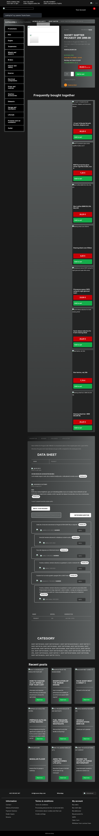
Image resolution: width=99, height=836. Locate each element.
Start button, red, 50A (80, 372)
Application (66, 438)
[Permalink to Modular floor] (38, 748)
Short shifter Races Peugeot (69, 644)
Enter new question (81, 515)
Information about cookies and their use (48, 811)
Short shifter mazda (41, 653)
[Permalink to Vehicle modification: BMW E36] (84, 710)
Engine (10, 41)
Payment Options (11, 811)
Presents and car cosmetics (14, 121)
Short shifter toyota (73, 648)
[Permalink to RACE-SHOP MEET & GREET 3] (84, 670)
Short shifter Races (37, 644)
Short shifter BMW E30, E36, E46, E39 (82, 207)
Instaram (82, 3)
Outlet (10, 128)
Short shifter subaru (50, 646)
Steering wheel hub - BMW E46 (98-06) (81, 414)
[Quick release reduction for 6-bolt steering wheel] (82, 319)
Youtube (86, 3)
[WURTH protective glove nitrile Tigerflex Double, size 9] (82, 152)
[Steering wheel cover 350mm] (82, 236)
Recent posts (38, 664)
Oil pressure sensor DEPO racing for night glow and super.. (81, 291)
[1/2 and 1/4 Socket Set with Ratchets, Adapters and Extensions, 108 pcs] (82, 111)
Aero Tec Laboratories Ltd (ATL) (60, 761)
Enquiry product (72, 85)
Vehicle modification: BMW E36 (83, 722)
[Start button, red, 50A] (82, 360)
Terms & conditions (41, 805)
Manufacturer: (84, 29)
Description (33, 438)
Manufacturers (23, 22)
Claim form (75, 820)
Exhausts (11, 101)
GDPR (74, 817)
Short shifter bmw (64, 646)
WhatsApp (60, 793)
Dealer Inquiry (10, 814)
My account (77, 801)
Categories (11, 22)
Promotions (12, 29)
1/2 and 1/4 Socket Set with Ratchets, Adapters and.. (82, 124)
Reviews (43, 438)
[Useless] (88, 530)
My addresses (76, 811)
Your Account (81, 10)
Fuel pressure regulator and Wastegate (60, 722)
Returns (8, 817)
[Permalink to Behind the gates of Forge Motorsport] (84, 749)
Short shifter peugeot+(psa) (59, 651)
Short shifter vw (36, 646)
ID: (64, 29)
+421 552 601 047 (14, 793)
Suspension (12, 46)
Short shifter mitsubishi (68, 653)
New (9, 35)
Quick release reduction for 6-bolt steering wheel (82, 331)
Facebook (78, 3)
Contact (8, 805)
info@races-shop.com (39, 793)
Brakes (10, 60)
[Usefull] (87, 530)
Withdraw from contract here (81, 823)
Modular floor (37, 759)
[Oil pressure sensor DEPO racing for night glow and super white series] (82, 277)
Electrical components (12, 80)
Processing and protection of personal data (49, 808)
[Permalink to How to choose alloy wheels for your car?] (38, 671)
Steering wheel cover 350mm (82, 248)
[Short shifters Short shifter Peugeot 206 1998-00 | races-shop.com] (34, 38)
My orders (75, 805)
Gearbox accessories (12, 95)
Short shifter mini (83, 653)
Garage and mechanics (12, 108)
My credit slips (76, 808)
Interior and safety (12, 66)
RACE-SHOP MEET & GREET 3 (84, 682)
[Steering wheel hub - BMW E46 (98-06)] (82, 402)
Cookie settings (40, 814)
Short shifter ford (75, 651)
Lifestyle (11, 115)
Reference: (67, 79)
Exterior (11, 73)
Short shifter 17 (85, 644)
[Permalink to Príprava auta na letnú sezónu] (38, 710)
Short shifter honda (77, 646)
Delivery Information (12, 808)
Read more (40, 699)
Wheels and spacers (12, 53)
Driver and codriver (11, 87)
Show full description (70, 49)
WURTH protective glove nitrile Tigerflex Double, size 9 (82, 166)
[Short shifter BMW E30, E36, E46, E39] (82, 194)
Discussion (54, 438)
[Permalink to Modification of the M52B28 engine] (61, 671)
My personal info (77, 814)
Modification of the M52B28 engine (60, 683)
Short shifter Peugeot (52, 644)
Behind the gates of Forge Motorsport (84, 761)
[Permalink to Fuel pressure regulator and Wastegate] (61, 710)
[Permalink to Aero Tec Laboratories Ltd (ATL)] (61, 749)
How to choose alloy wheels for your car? (37, 683)
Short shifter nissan (58, 648)
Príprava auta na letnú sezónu (37, 721)
